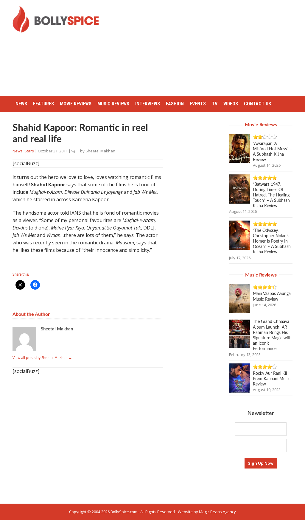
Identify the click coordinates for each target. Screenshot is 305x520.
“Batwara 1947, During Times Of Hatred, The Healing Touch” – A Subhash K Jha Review (271, 195)
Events (198, 104)
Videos (230, 104)
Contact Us (257, 104)
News (21, 104)
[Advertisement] (207, 47)
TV (214, 104)
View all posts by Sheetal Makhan (42, 357)
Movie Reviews (75, 104)
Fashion (175, 104)
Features (43, 104)
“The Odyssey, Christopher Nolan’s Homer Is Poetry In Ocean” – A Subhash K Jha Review (272, 241)
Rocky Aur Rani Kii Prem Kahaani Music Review (271, 378)
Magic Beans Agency (217, 511)
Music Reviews (113, 104)
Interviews (147, 104)
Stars (29, 151)
